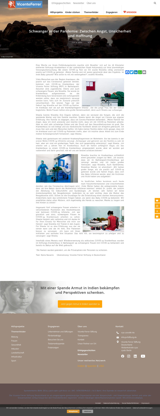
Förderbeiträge (54, 336)
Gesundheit (16, 345)
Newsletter (83, 354)
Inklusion (15, 349)
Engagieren (111, 12)
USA (101, 366)
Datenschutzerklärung (111, 403)
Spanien (92, 366)
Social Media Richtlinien (130, 403)
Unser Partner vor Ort (87, 344)
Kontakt (81, 340)
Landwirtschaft (17, 353)
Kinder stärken (72, 12)
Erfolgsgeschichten (86, 350)
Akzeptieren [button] (73, 411)
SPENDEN (131, 12)
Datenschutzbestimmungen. (143, 408)
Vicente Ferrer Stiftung (87, 332)
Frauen (14, 341)
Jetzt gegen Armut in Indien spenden (79, 304)
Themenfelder (91, 12)
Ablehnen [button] (87, 411)
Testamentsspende (56, 344)
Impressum (145, 403)
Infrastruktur (16, 357)
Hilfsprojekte (56, 12)
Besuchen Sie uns (55, 340)
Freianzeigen (53, 347)
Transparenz (83, 336)
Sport (13, 361)
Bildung (14, 337)
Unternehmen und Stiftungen (60, 332)
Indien (81, 366)
